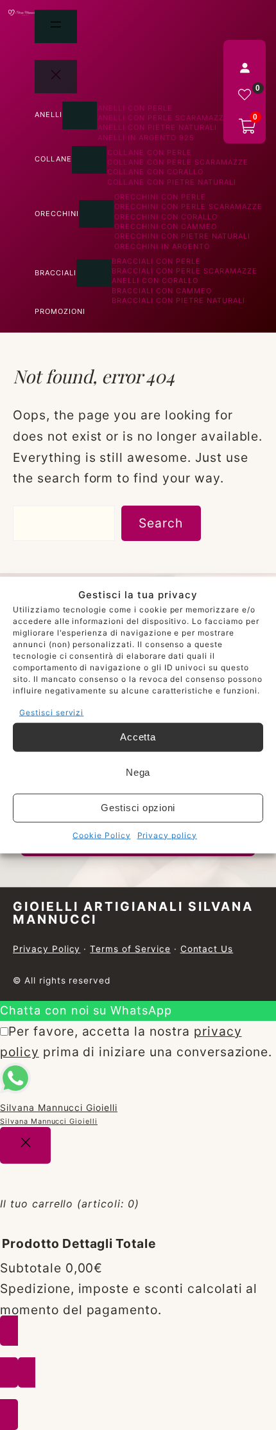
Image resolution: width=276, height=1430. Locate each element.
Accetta (137, 736)
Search (161, 523)
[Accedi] (244, 67)
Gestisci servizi (51, 712)
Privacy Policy (46, 949)
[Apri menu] (56, 26)
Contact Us (207, 949)
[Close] (25, 1145)
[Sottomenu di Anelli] (79, 115)
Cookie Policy (101, 834)
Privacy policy (167, 834)
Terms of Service (130, 949)
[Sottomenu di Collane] (89, 160)
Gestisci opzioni (138, 807)
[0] (244, 94)
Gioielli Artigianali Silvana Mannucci (133, 912)
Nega (138, 772)
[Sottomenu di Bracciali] (93, 273)
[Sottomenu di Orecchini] (96, 214)
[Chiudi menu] (56, 76)
